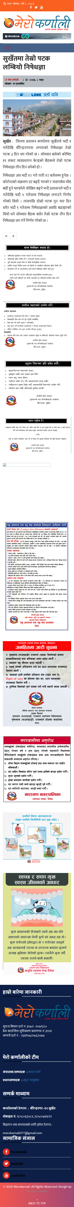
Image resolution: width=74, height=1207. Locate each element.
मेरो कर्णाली (13, 80)
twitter (16, 1164)
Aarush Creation (37, 1191)
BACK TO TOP (37, 1203)
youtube (17, 1175)
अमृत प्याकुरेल (31, 1080)
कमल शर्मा (34, 1072)
